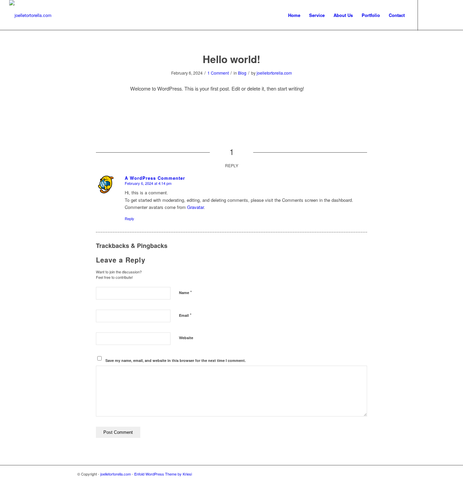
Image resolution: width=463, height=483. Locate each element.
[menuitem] (294, 15)
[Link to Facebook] (449, 15)
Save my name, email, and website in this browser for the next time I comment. (175, 360)
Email (185, 315)
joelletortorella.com (274, 73)
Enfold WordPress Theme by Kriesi (163, 474)
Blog (242, 73)
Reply (129, 218)
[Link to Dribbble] (439, 15)
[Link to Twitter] (428, 15)
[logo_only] (30, 15)
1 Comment (218, 73)
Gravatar (195, 207)
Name (185, 292)
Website (186, 337)
